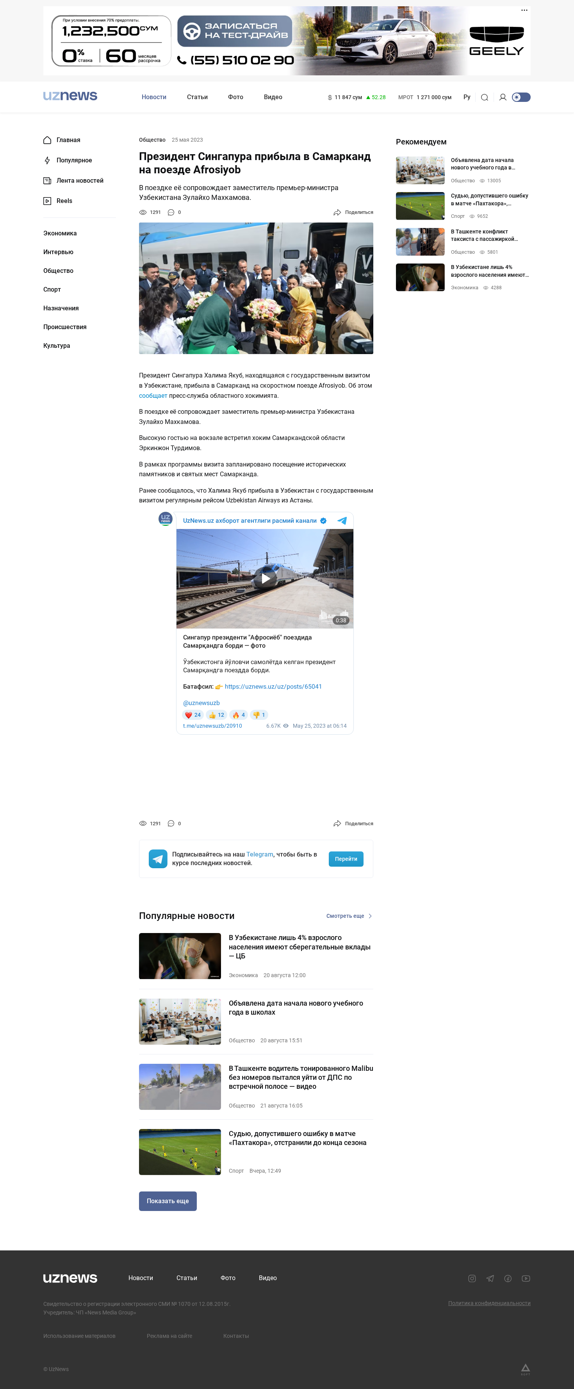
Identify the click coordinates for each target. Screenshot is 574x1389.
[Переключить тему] (521, 97)
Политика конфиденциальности (489, 1303)
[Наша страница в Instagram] (472, 1278)
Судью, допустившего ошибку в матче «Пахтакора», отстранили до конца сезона (298, 1138)
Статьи (197, 97)
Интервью (58, 252)
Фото (235, 97)
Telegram (259, 854)
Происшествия (65, 327)
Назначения (61, 308)
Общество (58, 271)
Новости (154, 97)
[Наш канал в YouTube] (526, 1278)
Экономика (60, 233)
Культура (56, 346)
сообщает (153, 395)
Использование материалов (79, 1336)
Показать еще (168, 1201)
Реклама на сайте (169, 1336)
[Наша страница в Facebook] (508, 1278)
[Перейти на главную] (70, 96)
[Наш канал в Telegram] (490, 1278)
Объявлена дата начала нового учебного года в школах (296, 1007)
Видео (273, 97)
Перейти (346, 859)
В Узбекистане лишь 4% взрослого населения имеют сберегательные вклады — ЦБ (300, 946)
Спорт (52, 290)
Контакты (236, 1336)
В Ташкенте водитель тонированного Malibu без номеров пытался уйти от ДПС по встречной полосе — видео (301, 1077)
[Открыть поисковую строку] (487, 97)
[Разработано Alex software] (526, 1369)
